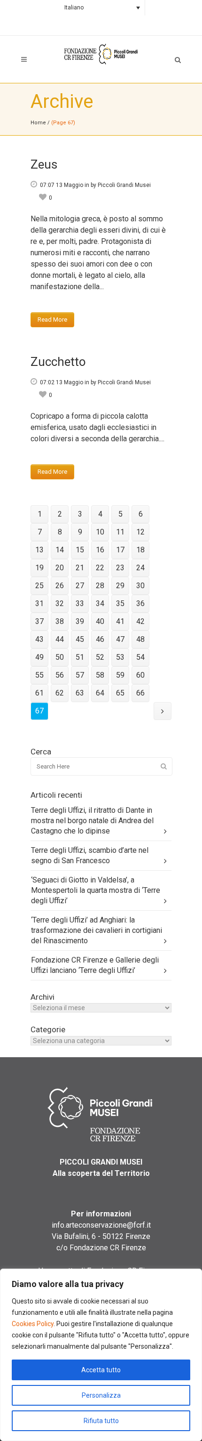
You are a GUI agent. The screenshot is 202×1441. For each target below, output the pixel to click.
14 (59, 549)
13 (39, 549)
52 (100, 657)
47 (120, 639)
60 (140, 675)
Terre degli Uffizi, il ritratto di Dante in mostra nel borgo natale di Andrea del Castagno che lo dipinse (92, 820)
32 (59, 603)
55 (39, 675)
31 (39, 603)
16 (100, 549)
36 (140, 603)
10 (100, 531)
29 (120, 585)
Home (38, 123)
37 (39, 621)
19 (39, 567)
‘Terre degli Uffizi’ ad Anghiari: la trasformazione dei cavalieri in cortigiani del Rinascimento (96, 930)
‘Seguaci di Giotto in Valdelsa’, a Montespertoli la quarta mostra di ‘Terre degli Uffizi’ (95, 890)
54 (140, 657)
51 (80, 657)
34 (100, 603)
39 (80, 621)
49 (39, 657)
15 (80, 549)
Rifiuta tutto (101, 1421)
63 (80, 692)
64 (100, 692)
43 (39, 639)
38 (59, 621)
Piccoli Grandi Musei (124, 185)
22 (100, 567)
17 (120, 549)
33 (80, 603)
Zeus (44, 164)
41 (120, 621)
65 (120, 692)
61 (39, 692)
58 (100, 675)
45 (80, 639)
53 (120, 657)
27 (80, 585)
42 (140, 621)
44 (59, 639)
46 (100, 639)
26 (59, 585)
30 (140, 585)
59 (120, 675)
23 (120, 567)
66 (140, 692)
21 (80, 567)
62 (59, 692)
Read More (52, 319)
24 (140, 567)
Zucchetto (58, 362)
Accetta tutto (101, 1370)
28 (100, 585)
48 (140, 639)
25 (39, 585)
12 (140, 531)
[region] (101, 1355)
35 (120, 603)
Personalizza (101, 1395)
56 (59, 675)
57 (80, 675)
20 (59, 567)
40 (100, 621)
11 (120, 531)
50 (59, 657)
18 (140, 549)
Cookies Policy (33, 1324)
